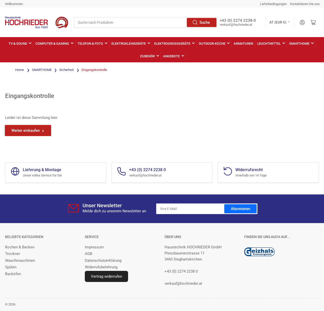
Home (19, 70)
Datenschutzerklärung (103, 260)
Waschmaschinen (20, 260)
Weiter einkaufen (25, 130)
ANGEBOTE (171, 56)
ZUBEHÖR (147, 56)
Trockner (12, 253)
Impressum (94, 247)
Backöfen (13, 274)
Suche (204, 22)
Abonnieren (240, 208)
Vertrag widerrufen (106, 276)
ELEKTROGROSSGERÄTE (172, 43)
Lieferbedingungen (273, 4)
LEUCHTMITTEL (269, 43)
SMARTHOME (299, 43)
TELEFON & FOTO (90, 43)
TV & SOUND (18, 43)
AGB (88, 253)
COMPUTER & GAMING (52, 43)
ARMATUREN (243, 43)
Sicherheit (66, 70)
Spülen (10, 267)
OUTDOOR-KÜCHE (212, 43)
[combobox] (145, 22)
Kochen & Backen (19, 247)
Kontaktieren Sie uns (305, 4)
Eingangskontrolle (94, 70)
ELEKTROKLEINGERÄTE (128, 43)
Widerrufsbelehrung (101, 267)
